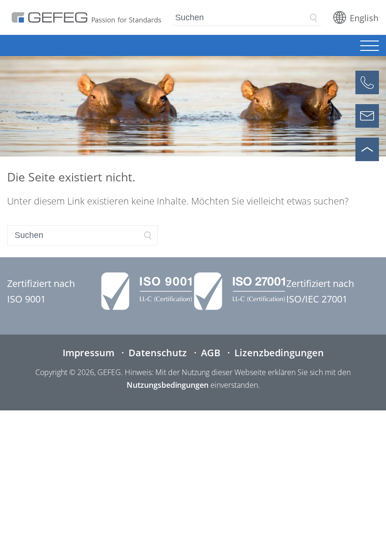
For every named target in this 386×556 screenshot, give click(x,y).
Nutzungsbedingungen (168, 385)
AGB (210, 352)
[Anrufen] (367, 82)
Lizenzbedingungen (279, 352)
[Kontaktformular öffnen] (367, 116)
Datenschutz (158, 352)
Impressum (88, 352)
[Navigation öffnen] (369, 46)
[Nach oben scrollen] (367, 149)
